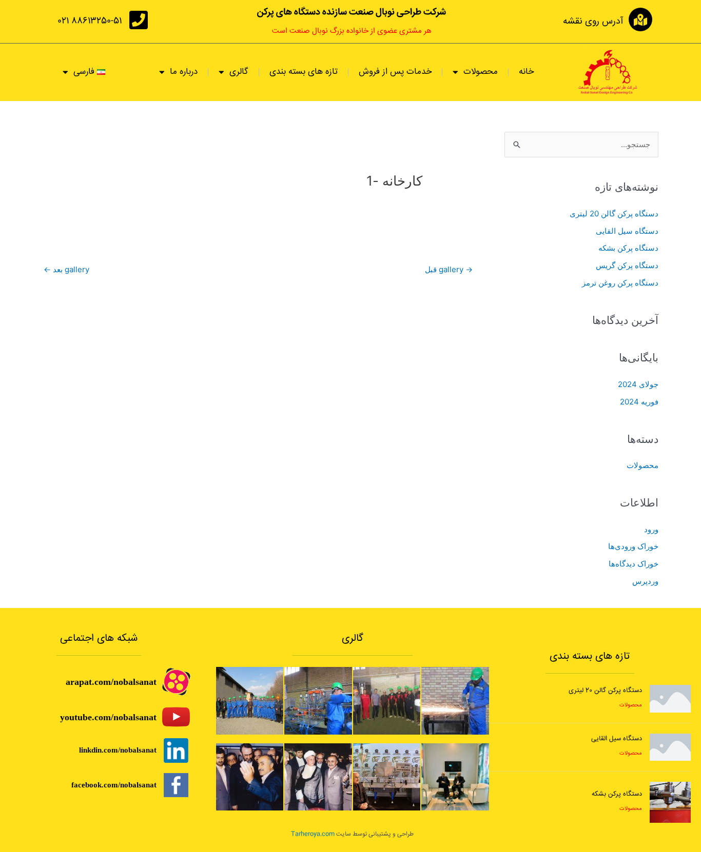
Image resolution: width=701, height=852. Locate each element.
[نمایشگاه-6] (455, 776)
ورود (651, 529)
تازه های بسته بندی (303, 72)
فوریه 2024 (639, 402)
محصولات (642, 465)
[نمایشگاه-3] (250, 776)
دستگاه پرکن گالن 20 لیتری (614, 213)
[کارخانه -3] (318, 700)
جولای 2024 (638, 384)
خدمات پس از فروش (395, 72)
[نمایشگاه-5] (386, 776)
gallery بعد (66, 269)
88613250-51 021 (89, 21)
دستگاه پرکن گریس (627, 265)
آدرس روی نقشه (593, 21)
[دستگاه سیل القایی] (670, 746)
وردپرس (645, 581)
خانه (526, 72)
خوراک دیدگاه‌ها (633, 564)
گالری (238, 72)
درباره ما (184, 72)
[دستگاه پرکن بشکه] (670, 801)
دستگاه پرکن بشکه (628, 248)
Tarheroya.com (313, 834)
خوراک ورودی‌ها (633, 546)
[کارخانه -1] (250, 700)
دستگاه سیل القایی (627, 231)
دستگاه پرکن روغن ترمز (620, 283)
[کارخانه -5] (455, 700)
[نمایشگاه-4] (318, 776)
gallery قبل (449, 269)
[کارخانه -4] (386, 700)
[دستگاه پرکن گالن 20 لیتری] (670, 698)
